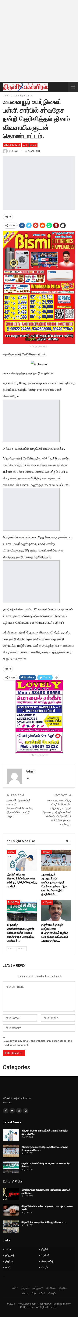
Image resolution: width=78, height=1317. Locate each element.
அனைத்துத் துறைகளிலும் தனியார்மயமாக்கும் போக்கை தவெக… (45, 1148)
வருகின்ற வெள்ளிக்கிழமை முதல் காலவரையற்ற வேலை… (46, 1164)
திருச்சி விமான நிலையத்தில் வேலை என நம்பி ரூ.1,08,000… (45, 1132)
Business (13, 902)
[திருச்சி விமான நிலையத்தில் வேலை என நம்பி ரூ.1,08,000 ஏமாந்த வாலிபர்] (22, 860)
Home (8, 1249)
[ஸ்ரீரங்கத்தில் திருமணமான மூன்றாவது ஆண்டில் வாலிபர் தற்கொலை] (11, 1194)
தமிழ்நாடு (47, 902)
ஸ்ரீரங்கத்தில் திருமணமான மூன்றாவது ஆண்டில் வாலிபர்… (46, 1191)
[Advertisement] (39, 41)
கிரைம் (11, 852)
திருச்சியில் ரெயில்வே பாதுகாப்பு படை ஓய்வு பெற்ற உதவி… (47, 1207)
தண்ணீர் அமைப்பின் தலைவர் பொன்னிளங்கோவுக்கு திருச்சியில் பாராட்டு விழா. (20, 808)
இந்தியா (9, 1261)
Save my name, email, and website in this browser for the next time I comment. (38, 1042)
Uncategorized (12, 145)
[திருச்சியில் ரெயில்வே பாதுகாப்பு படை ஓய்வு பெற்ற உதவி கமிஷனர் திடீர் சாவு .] (11, 1210)
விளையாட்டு (47, 1261)
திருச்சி (33, 145)
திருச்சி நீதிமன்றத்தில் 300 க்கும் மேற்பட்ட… (44, 1222)
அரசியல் (46, 852)
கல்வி (25, 145)
